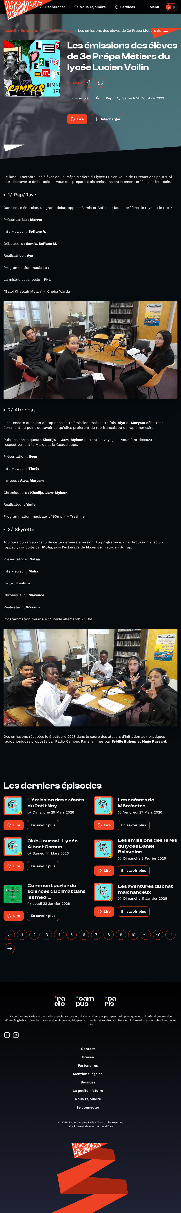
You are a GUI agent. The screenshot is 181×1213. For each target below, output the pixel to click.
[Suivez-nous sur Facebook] (7, 1035)
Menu (154, 7)
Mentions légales (88, 1074)
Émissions (29, 30)
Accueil (10, 30)
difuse (109, 1126)
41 (170, 934)
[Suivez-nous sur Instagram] (15, 1035)
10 (133, 934)
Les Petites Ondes (57, 30)
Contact (88, 1049)
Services (127, 7)
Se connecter (87, 1107)
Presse (88, 1057)
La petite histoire (88, 1091)
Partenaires (88, 1065)
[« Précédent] (10, 935)
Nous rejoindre (93, 7)
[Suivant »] (10, 948)
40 (158, 934)
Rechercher (55, 7)
